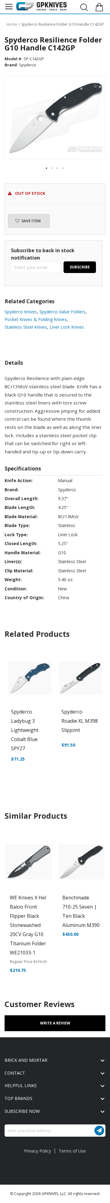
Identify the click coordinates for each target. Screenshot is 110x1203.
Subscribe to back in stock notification (43, 254)
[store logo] (41, 6)
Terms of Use (72, 1151)
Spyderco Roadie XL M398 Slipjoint (79, 720)
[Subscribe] (99, 1130)
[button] (47, 168)
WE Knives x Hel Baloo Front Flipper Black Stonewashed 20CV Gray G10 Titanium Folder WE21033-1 (28, 925)
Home (12, 24)
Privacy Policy (37, 1151)
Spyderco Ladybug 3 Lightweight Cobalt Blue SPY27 (24, 730)
